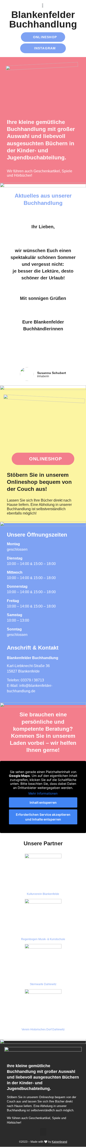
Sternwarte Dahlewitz (43, 984)
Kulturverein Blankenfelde (43, 894)
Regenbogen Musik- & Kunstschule (43, 939)
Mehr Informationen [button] (43, 793)
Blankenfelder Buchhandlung (43, 19)
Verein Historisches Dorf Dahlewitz (43, 1029)
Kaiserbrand (59, 1141)
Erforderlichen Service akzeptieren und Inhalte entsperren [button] (43, 817)
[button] (43, 1132)
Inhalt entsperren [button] (43, 802)
